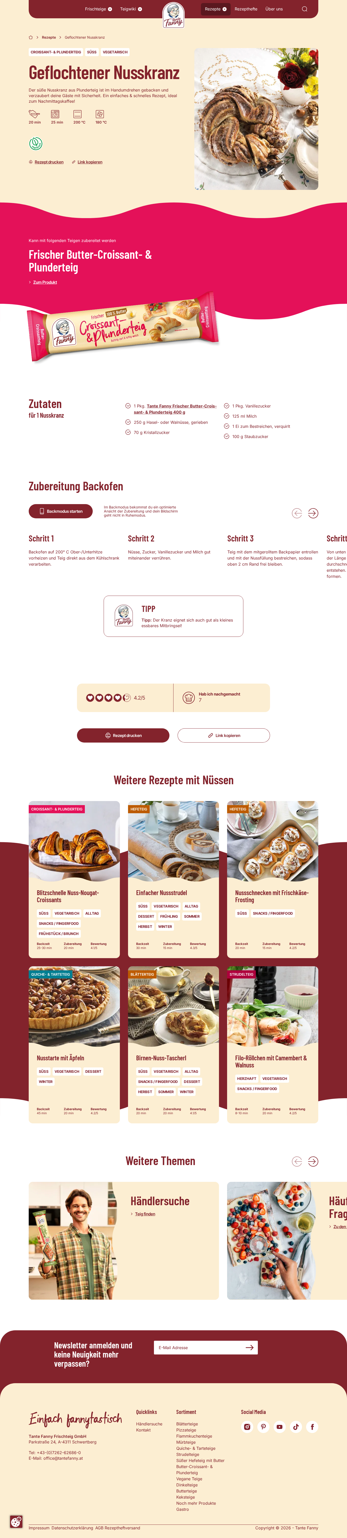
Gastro (182, 1509)
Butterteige (186, 1491)
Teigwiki (128, 8)
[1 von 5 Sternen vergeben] (90, 698)
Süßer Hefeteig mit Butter (200, 1460)
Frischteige (95, 8)
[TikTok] (296, 1427)
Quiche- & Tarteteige (195, 1448)
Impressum (39, 1527)
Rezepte (212, 8)
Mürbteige (186, 1442)
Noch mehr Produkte (196, 1503)
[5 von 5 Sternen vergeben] (127, 698)
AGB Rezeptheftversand (117, 1527)
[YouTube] (280, 1427)
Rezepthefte (246, 8)
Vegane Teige (189, 1478)
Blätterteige (187, 1423)
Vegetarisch (115, 52)
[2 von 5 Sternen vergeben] (99, 698)
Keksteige (185, 1497)
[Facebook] (312, 1427)
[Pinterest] (263, 1427)
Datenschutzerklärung (72, 1527)
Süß (92, 52)
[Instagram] (247, 1427)
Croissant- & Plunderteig (56, 52)
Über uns (274, 8)
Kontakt (143, 1430)
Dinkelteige (187, 1484)
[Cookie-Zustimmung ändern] (16, 1522)
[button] (110, 9)
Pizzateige (186, 1430)
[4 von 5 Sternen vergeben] (118, 698)
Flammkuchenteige (194, 1436)
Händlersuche (149, 1423)
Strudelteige (187, 1454)
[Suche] (304, 9)
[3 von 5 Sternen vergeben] (108, 698)
